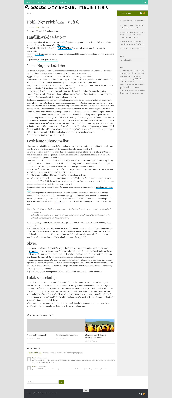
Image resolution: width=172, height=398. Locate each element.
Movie (124, 84)
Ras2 (33, 358)
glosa (128, 74)
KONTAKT (62, 2)
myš (128, 84)
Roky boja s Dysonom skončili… (132, 48)
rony (37, 27)
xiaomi (141, 93)
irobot (132, 76)
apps (134, 70)
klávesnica (123, 79)
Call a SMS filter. (65, 48)
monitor (131, 82)
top (122, 93)
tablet (142, 90)
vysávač (137, 93)
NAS (130, 84)
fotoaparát (123, 74)
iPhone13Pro (127, 76)
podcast (124, 87)
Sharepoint (131, 90)
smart (136, 90)
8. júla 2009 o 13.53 (41, 358)
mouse (121, 84)
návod (136, 84)
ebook (142, 71)
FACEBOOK (41, 2)
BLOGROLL (52, 2)
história (135, 73)
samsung (124, 89)
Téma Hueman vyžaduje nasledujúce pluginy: (63, 353)
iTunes (135, 76)
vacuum (133, 93)
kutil (128, 79)
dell (137, 70)
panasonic (141, 84)
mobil (125, 81)
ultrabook (127, 93)
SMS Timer (39, 54)
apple (131, 71)
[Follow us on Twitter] (144, 13)
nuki (133, 84)
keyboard (139, 76)
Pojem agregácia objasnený (67, 335)
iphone (122, 76)
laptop (131, 79)
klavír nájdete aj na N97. (48, 59)
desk (139, 70)
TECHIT (30, 13)
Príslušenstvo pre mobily (37, 335)
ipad (142, 74)
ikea (140, 73)
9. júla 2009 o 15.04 (41, 366)
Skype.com (33, 251)
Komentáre (35, 353)
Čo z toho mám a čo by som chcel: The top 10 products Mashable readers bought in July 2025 (132, 34)
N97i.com (61, 45)
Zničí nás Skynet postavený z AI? (133, 21)
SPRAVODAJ (29, 2)
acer (121, 70)
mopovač (136, 82)
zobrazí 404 (59, 201)
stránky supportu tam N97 (45, 222)
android (126, 70)
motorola (141, 82)
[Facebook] (141, 13)
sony (139, 90)
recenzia (134, 87)
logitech (138, 79)
